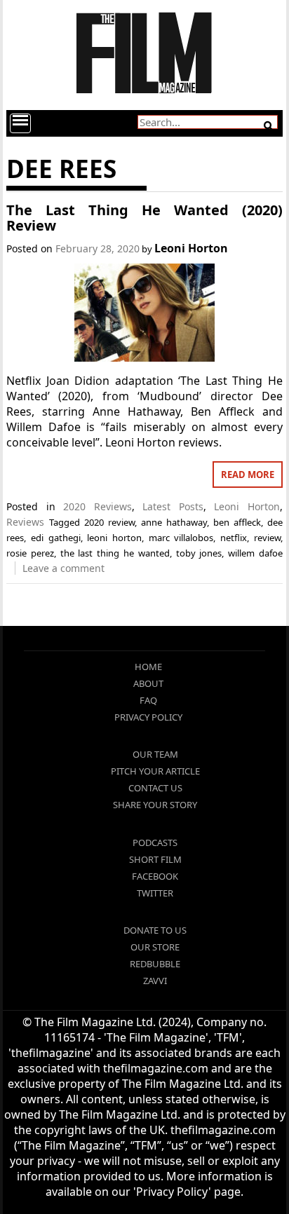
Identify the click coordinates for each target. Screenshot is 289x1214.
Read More (247, 474)
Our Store (155, 947)
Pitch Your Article (155, 771)
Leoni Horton (191, 248)
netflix (233, 537)
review (267, 537)
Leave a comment (63, 568)
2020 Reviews (97, 506)
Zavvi (155, 980)
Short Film (155, 859)
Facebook (155, 876)
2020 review (109, 522)
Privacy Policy (148, 717)
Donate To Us (155, 930)
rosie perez (30, 553)
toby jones (199, 553)
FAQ (148, 700)
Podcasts (155, 842)
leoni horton (114, 537)
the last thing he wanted (115, 553)
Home (148, 666)
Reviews (25, 521)
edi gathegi (56, 537)
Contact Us (155, 788)
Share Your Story (155, 804)
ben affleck (237, 522)
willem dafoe (255, 553)
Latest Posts (172, 506)
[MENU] (20, 123)
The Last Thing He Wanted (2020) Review (144, 217)
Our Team (155, 754)
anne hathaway (174, 522)
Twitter (155, 893)
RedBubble (155, 963)
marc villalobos (181, 537)
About (148, 683)
